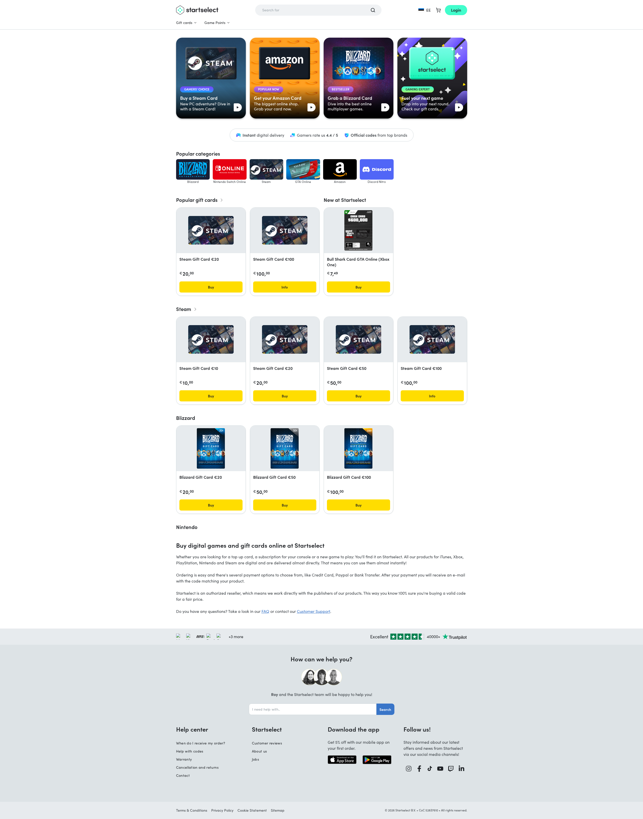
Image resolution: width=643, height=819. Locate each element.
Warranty (184, 759)
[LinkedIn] (461, 768)
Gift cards (184, 22)
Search (385, 709)
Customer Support (313, 611)
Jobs (255, 759)
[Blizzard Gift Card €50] (285, 448)
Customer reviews (267, 743)
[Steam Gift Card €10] (211, 339)
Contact (183, 775)
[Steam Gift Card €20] (211, 230)
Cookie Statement (252, 810)
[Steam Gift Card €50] (358, 339)
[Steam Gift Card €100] (284, 230)
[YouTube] (440, 768)
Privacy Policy (222, 810)
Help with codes (189, 751)
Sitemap (277, 810)
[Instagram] (408, 768)
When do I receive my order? (200, 743)
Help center (192, 729)
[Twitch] (451, 768)
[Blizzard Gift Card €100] (358, 448)
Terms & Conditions (191, 810)
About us (259, 751)
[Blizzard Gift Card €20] (211, 448)
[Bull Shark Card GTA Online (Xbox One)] (358, 230)
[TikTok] (430, 768)
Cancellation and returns (197, 767)
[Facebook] (419, 768)
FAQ (265, 611)
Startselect (267, 729)
